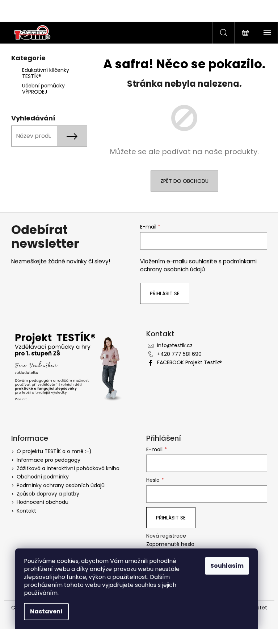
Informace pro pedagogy (48, 460)
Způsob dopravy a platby (48, 493)
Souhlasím (227, 566)
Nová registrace (166, 536)
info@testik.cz (175, 345)
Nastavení (46, 611)
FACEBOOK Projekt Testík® (189, 362)
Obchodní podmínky (43, 476)
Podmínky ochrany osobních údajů (61, 485)
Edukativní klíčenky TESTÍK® (45, 73)
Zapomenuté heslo (170, 544)
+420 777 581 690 (179, 354)
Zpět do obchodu (184, 181)
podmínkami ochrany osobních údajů (198, 265)
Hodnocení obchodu (42, 502)
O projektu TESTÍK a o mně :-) (54, 451)
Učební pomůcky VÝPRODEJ (43, 88)
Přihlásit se (165, 293)
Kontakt (26, 510)
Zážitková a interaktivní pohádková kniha (68, 468)
